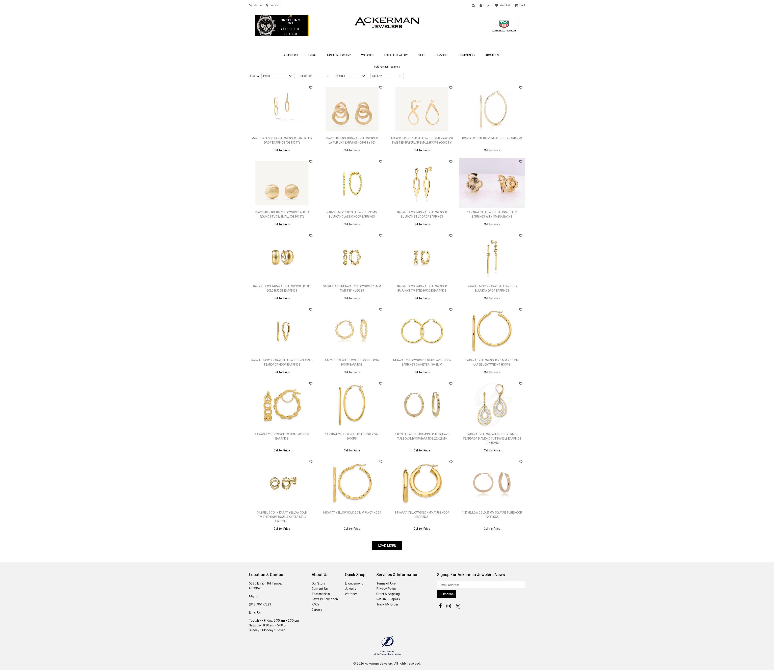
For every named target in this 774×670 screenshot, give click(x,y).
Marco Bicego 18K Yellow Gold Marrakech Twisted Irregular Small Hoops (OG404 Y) (422, 140)
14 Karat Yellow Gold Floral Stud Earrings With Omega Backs (492, 214)
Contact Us (320, 589)
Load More (387, 545)
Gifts (421, 55)
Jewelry (350, 589)
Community (467, 55)
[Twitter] (457, 606)
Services (442, 55)
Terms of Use (386, 583)
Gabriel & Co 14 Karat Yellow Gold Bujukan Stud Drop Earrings (422, 214)
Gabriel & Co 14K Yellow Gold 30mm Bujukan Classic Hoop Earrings (352, 214)
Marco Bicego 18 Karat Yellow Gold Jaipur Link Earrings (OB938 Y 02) (352, 140)
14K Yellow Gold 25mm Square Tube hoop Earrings (492, 514)
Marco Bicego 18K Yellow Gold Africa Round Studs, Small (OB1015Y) (282, 214)
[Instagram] (448, 606)
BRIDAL (312, 55)
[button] (473, 5)
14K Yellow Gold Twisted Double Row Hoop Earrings (352, 362)
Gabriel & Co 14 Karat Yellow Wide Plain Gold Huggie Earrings (282, 288)
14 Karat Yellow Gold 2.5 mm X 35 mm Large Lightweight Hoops (492, 362)
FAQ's (315, 604)
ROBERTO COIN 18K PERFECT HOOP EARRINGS (492, 138)
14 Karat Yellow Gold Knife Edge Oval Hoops (352, 436)
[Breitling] (282, 31)
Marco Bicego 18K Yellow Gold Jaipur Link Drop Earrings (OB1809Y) (282, 140)
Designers (290, 55)
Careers (317, 610)
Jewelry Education (325, 599)
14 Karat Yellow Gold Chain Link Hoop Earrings (282, 436)
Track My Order (387, 604)
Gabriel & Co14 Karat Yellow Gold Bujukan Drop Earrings (492, 288)
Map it (253, 596)
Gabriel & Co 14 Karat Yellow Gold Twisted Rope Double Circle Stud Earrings (282, 517)
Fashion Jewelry (339, 55)
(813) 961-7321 (260, 604)
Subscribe (447, 594)
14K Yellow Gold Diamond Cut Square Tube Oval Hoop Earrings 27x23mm (422, 436)
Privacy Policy (386, 589)
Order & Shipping (388, 594)
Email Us (255, 612)
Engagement (354, 583)
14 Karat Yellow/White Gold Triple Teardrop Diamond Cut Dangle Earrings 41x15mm (492, 438)
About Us (492, 55)
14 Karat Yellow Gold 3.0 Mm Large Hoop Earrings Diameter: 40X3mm (422, 362)
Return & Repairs (388, 599)
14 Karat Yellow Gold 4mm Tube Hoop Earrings (422, 514)
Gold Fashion (381, 66)
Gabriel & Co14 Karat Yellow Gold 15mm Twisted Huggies (352, 288)
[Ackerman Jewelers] (387, 22)
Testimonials (321, 594)
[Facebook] (440, 606)
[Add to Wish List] (311, 88)
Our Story (318, 583)
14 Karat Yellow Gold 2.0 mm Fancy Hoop (351, 512)
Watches (367, 55)
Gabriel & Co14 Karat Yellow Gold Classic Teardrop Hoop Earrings (281, 362)
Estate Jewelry (396, 55)
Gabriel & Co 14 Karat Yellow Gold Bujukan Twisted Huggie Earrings (422, 288)
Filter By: (254, 75)
